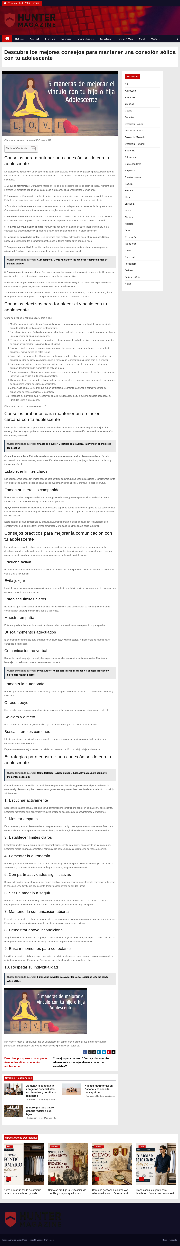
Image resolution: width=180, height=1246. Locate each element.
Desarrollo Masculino (135, 137)
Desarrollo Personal (135, 144)
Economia (50, 39)
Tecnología (105, 39)
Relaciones (130, 244)
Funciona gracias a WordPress (15, 1240)
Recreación (131, 237)
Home (164, 1240)
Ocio (127, 230)
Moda (128, 210)
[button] (177, 39)
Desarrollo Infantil (134, 130)
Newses (37, 1240)
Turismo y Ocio (125, 39)
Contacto (156, 39)
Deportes (129, 117)
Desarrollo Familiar (134, 124)
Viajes (128, 284)
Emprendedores (86, 39)
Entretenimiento (133, 177)
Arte (127, 84)
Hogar (128, 197)
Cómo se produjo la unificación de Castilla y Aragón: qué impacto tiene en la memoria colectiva (67, 1193)
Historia (129, 190)
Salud (142, 39)
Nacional (34, 39)
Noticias (19, 39)
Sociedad (130, 257)
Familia (128, 184)
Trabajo (129, 270)
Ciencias (129, 104)
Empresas (66, 39)
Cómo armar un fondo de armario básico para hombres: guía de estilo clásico (22, 1193)
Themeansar (49, 1240)
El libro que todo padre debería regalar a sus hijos (40, 1111)
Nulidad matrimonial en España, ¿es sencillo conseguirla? (99, 1089)
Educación (130, 157)
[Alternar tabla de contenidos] (32, 148)
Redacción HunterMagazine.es (42, 1099)
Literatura (129, 204)
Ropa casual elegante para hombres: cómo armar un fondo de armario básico (155, 1193)
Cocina (128, 111)
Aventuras (130, 97)
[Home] (7, 38)
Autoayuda (130, 91)
